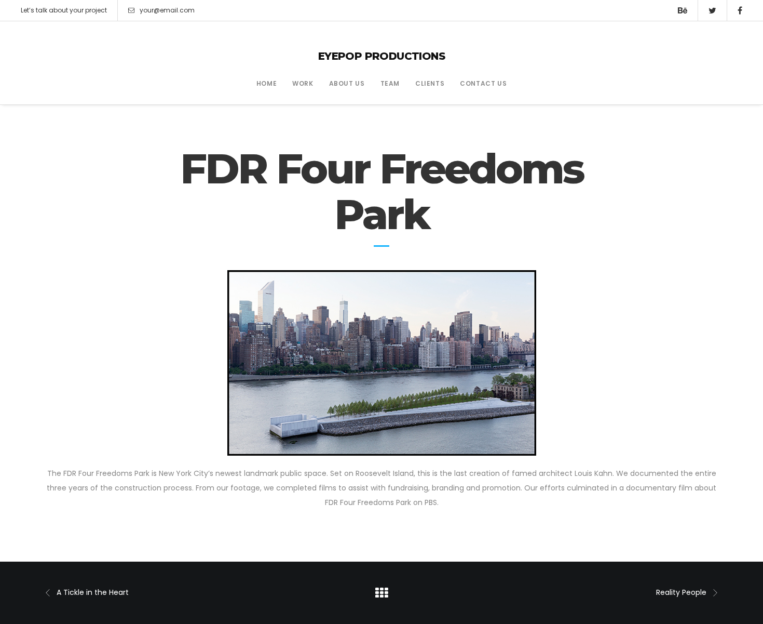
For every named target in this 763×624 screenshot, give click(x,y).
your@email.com (167, 10)
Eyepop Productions (381, 56)
